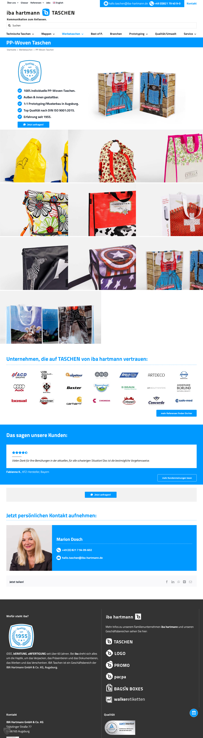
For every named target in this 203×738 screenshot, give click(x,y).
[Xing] (184, 582)
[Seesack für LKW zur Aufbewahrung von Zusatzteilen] (50, 163)
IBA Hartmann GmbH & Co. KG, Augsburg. (32, 667)
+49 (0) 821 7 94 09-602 (77, 550)
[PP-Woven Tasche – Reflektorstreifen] (50, 270)
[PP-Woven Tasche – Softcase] (118, 270)
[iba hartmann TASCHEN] (150, 642)
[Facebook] (167, 582)
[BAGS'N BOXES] (150, 688)
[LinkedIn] (173, 582)
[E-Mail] (190, 582)
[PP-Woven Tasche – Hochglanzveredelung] (50, 324)
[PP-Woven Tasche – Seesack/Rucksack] (50, 217)
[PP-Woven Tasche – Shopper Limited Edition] (118, 217)
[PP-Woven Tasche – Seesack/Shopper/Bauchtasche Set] (118, 163)
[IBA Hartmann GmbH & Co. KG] (150, 617)
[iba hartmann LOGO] (150, 653)
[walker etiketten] (150, 699)
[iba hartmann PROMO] (150, 665)
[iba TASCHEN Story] (21, 623)
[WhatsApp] (178, 582)
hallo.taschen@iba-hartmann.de (82, 558)
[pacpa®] (150, 676)
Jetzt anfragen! (35, 124)
